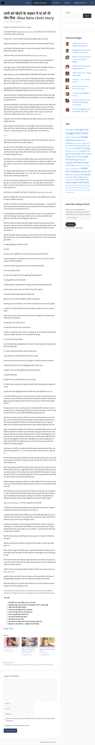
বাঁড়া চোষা (84, 190)
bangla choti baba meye (72, 137)
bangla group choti (76, 168)
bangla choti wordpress (80, 165)
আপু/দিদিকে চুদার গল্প (83, 185)
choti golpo (86, 174)
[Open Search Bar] (92, 3)
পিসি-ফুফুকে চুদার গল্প (81, 187)
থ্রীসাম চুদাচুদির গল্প (68, 187)
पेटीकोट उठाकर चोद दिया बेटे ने (11, 647)
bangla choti (82, 129)
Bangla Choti (10, 663)
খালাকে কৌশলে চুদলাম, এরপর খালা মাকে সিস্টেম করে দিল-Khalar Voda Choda (81, 102)
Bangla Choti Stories (40, 3)
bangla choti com (77, 143)
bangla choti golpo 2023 (13, 665)
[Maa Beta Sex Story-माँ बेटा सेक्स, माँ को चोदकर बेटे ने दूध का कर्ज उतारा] (48, 642)
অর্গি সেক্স (74, 185)
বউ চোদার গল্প (81, 190)
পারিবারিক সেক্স (75, 187)
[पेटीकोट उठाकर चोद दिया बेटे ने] (12, 642)
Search (67, 12)
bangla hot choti (26, 665)
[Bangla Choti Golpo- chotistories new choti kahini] (3, 3)
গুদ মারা (88, 185)
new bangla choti (82, 179)
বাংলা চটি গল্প (56, 3)
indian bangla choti (79, 177)
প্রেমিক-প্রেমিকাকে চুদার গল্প (73, 190)
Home (28, 3)
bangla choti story (74, 162)
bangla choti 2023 (76, 133)
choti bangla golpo (75, 175)
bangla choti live (79, 159)
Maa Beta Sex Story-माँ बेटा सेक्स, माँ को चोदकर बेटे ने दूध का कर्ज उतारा (47, 649)
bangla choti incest (83, 153)
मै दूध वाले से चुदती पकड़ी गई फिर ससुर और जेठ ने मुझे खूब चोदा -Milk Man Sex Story (29, 649)
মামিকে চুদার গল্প (72, 192)
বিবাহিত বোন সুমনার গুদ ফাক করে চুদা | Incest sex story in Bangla (81, 59)
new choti (50, 665)
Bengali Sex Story (80, 3)
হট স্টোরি (67, 3)
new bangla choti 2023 (39, 665)
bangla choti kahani (73, 156)
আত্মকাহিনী (77, 185)
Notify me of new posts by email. (17, 725)
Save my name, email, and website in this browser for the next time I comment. (30, 719)
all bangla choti (70, 130)
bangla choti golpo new (74, 151)
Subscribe (71, 224)
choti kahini (69, 177)
